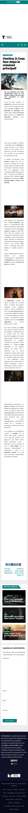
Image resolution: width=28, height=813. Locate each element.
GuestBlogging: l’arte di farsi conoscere (16, 792)
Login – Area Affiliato (21, 796)
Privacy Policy (18, 799)
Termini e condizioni (14, 809)
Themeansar (14, 785)
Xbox (11, 55)
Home (4, 789)
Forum (4, 792)
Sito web (5, 710)
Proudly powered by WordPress (8, 783)
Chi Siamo (9, 789)
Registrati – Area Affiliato (14, 802)
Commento (6, 658)
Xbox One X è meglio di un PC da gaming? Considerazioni (13, 601)
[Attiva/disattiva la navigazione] (25, 44)
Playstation (5, 55)
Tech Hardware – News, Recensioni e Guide (14, 806)
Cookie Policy (22, 789)
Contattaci (15, 789)
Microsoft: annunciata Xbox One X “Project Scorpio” (14, 618)
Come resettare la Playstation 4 (8, 571)
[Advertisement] (14, 21)
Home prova (5, 796)
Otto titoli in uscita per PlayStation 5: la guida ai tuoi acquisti (13, 636)
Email (5, 700)
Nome (5, 690)
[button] (18, 44)
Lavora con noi (12, 796)
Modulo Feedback (10, 799)
